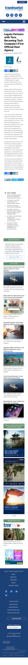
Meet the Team (13, 576)
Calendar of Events (13, 604)
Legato (20, 82)
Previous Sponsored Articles (13, 609)
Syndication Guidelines (13, 585)
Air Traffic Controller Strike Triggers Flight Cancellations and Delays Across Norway (14, 218)
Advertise (13, 582)
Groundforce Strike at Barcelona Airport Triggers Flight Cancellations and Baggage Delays (14, 212)
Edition (23, 2)
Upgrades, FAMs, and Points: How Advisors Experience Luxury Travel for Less (14, 349)
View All (14, 515)
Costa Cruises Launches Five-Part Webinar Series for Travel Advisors (14, 268)
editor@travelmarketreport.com (13, 636)
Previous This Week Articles (13, 612)
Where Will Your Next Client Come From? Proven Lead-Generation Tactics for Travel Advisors (14, 297)
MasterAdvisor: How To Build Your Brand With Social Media (14, 402)
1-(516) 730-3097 (6, 642)
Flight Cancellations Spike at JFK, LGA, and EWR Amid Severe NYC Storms (14, 196)
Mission (13, 574)
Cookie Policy (5, 655)
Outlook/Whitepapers (13, 607)
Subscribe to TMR (14, 257)
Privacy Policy (11, 655)
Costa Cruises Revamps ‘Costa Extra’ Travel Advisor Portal (13, 377)
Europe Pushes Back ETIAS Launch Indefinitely (14, 206)
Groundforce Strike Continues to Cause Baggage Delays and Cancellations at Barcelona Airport (12, 226)
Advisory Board (13, 579)
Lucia (5, 146)
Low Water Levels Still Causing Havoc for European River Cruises (13, 202)
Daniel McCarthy (9, 53)
